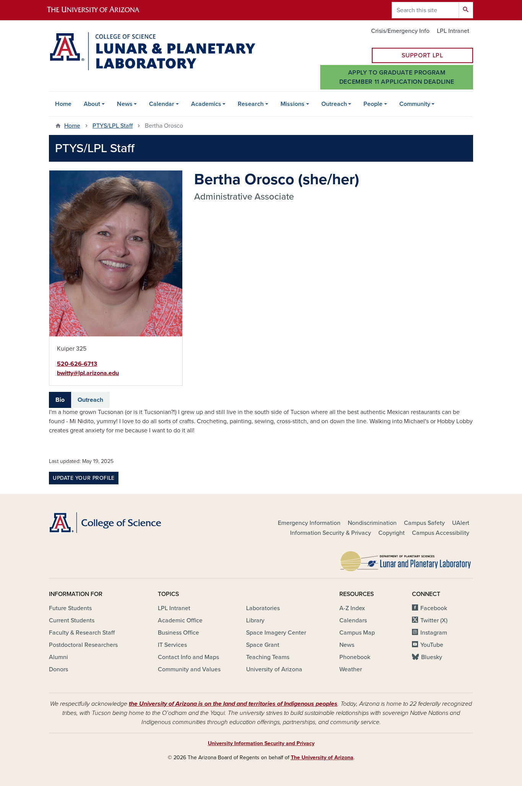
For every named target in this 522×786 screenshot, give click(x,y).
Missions (292, 104)
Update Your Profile (84, 478)
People (373, 104)
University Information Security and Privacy (261, 743)
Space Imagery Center (276, 633)
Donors (58, 669)
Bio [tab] (60, 400)
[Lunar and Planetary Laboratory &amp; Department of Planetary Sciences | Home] (152, 51)
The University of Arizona (322, 757)
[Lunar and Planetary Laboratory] (406, 559)
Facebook (433, 608)
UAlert (460, 523)
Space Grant (262, 645)
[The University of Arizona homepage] (99, 10)
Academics (206, 104)
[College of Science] (116, 522)
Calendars (353, 620)
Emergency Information (309, 523)
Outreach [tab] (90, 400)
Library (255, 620)
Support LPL (422, 55)
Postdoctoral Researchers (83, 645)
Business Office (178, 633)
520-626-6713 (77, 364)
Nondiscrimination (372, 523)
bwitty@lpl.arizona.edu (88, 373)
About (92, 104)
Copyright (391, 533)
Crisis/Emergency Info (400, 31)
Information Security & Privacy (330, 533)
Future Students (70, 608)
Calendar (161, 104)
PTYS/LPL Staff (112, 126)
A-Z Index (352, 608)
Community (414, 104)
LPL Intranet (453, 31)
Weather (350, 669)
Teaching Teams (267, 657)
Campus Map (357, 633)
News (125, 104)
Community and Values (189, 669)
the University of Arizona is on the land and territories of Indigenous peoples (233, 704)
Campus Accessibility (440, 533)
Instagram (433, 633)
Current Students (71, 620)
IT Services (172, 645)
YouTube (431, 645)
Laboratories (263, 608)
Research (251, 104)
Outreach (334, 104)
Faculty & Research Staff (82, 633)
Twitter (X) (433, 620)
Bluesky (431, 657)
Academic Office (180, 620)
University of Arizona (274, 669)
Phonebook (354, 657)
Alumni (58, 657)
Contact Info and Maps (188, 657)
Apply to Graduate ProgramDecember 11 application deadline (396, 77)
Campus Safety (424, 523)
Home (63, 104)
